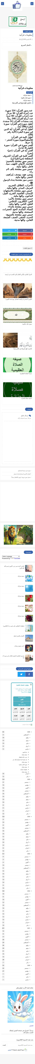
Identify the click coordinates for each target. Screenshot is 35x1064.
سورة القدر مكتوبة (23, 764)
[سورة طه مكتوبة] (17, 315)
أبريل (27, 746)
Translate (17, 558)
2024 (28, 816)
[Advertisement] (17, 501)
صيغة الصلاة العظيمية (26, 373)
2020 (28, 965)
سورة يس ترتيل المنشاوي (24, 470)
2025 (28, 779)
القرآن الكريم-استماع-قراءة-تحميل (22, 474)
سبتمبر (27, 791)
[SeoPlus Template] (25, 1050)
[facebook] (29, 674)
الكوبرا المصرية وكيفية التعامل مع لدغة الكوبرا (19, 299)
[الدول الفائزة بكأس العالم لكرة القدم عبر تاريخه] (17, 265)
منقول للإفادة (28, 31)
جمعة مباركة (27, 95)
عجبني (17, 3)
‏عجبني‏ (31, 1026)
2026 (28, 732)
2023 (28, 854)
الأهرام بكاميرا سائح (19, 636)
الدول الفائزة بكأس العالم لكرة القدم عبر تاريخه (18, 274)
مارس (27, 749)
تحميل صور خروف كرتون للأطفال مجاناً (21, 477)
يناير (27, 776)
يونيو (27, 740)
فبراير (27, 773)
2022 (28, 891)
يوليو (27, 737)
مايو (27, 743)
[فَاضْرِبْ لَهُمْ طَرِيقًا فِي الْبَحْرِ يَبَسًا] (17, 340)
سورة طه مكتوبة (26, 98)
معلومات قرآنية (23, 769)
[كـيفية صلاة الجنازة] (17, 389)
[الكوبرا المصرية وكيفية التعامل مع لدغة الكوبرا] (17, 290)
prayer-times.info (27, 724)
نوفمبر (27, 785)
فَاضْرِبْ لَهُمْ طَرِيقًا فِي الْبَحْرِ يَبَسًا (21, 103)
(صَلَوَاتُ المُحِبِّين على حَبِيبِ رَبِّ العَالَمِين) (13, 626)
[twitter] (21, 674)
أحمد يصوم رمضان (19, 646)
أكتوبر (27, 788)
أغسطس (26, 735)
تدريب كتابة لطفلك (23, 757)
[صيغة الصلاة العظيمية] (17, 365)
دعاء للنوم (25, 752)
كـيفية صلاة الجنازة (26, 398)
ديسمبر (27, 782)
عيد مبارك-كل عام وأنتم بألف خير (20, 759)
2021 (28, 928)
